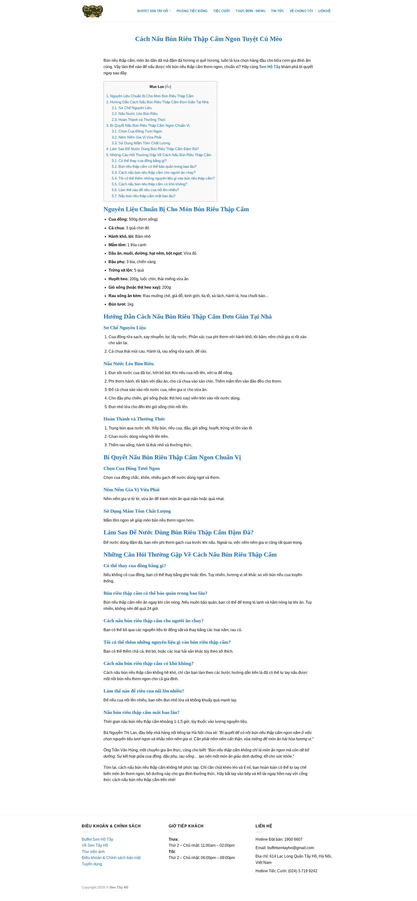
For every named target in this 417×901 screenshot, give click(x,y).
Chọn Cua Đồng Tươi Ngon (137, 131)
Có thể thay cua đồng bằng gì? (139, 161)
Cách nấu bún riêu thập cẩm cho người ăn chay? (153, 172)
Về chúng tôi (301, 11)
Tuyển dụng (92, 864)
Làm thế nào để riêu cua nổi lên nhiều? (145, 190)
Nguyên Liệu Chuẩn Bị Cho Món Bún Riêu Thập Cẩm (150, 96)
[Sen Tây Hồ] (106, 11)
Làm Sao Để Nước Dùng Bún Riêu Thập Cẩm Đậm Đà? (152, 149)
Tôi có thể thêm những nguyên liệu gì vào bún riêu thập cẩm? (163, 178)
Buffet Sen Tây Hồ (152, 11)
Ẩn (168, 87)
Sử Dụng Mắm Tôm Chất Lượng (141, 143)
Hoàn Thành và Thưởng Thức (139, 120)
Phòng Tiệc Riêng (192, 11)
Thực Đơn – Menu (250, 11)
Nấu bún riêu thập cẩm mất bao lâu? (143, 196)
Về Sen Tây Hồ (95, 845)
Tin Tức (277, 11)
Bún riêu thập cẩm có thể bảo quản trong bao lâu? (154, 166)
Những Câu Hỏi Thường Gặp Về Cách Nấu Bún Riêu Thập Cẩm (158, 155)
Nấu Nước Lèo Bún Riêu (135, 114)
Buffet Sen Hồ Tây (97, 839)
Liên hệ (324, 11)
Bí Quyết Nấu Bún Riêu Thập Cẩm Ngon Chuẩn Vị (147, 125)
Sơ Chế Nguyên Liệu (132, 108)
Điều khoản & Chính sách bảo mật (111, 858)
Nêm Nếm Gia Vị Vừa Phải (136, 137)
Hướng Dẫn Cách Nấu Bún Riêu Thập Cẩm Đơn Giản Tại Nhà (157, 102)
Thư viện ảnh (93, 852)
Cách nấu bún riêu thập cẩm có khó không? (149, 184)
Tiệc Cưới (221, 11)
